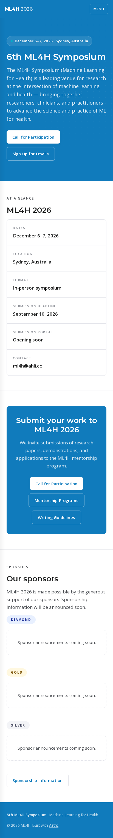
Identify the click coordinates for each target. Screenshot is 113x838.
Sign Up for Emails (31, 153)
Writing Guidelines (56, 517)
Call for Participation (33, 137)
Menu (99, 9)
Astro (53, 825)
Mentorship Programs (56, 500)
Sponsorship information (38, 780)
